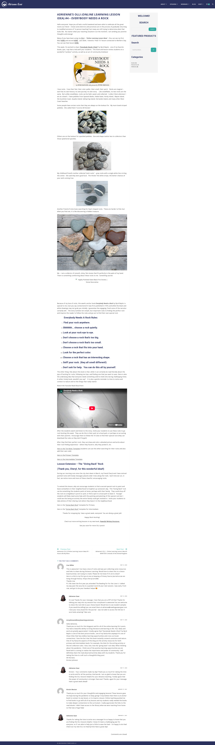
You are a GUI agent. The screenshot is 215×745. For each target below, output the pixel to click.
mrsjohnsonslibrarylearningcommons (80, 620)
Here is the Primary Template (68, 455)
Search (152, 29)
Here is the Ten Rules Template (68, 449)
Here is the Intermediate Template (69, 459)
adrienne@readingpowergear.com (114, 607)
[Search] (153, 50)
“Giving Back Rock (71, 505)
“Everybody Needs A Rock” (89, 47)
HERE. (76, 40)
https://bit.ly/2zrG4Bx (91, 579)
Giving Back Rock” (72, 509)
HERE (63, 40)
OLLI (82, 38)
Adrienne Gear (74, 596)
